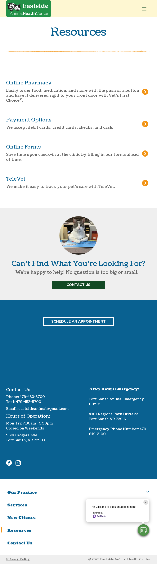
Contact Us (78, 285)
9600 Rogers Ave (21, 435)
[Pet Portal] (77, 182)
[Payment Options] (77, 123)
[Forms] (77, 153)
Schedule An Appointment (78, 321)
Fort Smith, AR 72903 (25, 440)
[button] (143, 530)
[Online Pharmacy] (77, 91)
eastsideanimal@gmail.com (43, 408)
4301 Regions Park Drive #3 (113, 414)
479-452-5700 (32, 397)
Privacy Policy (18, 559)
